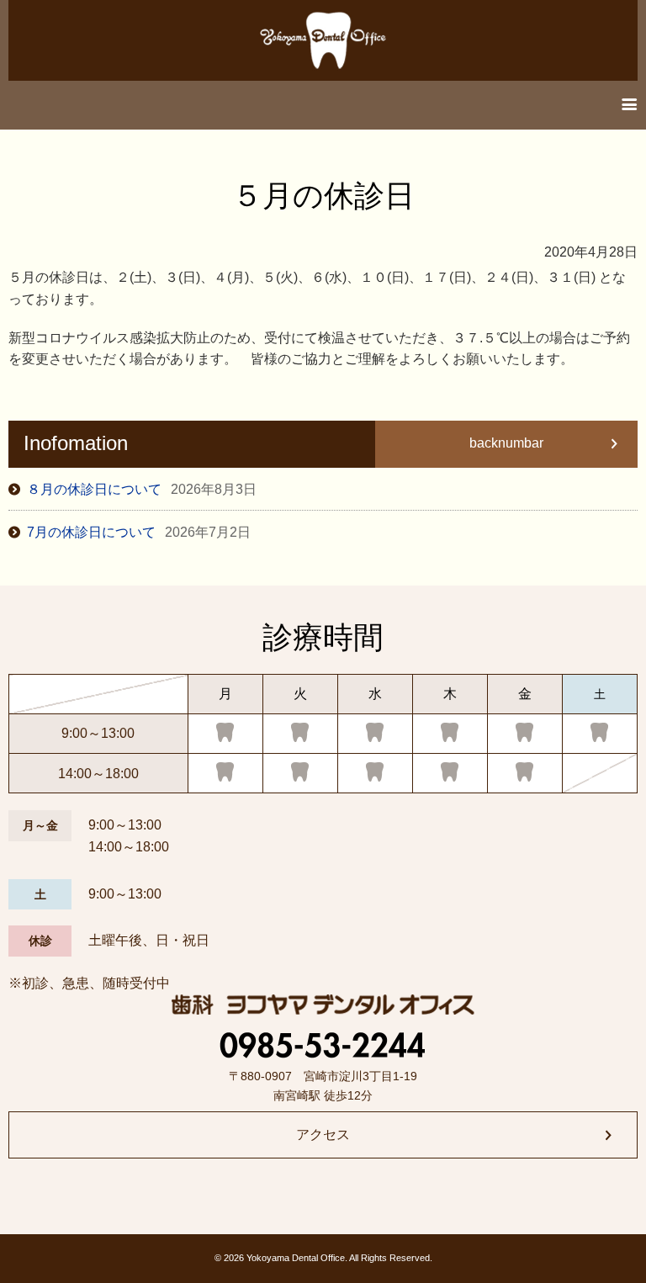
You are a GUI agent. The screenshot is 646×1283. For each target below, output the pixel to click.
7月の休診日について (139, 532)
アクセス (323, 1134)
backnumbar (506, 443)
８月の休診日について (142, 489)
